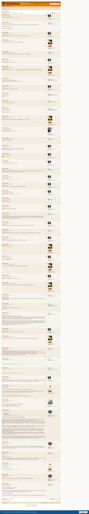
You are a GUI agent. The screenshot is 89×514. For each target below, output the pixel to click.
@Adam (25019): (4, 207)
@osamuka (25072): (5, 265)
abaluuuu (49, 168)
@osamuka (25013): (5, 200)
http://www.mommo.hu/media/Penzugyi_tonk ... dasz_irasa (12, 415)
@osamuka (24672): (5, 95)
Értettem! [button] (83, 512)
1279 (52, 479)
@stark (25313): (4, 454)
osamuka (6, 33)
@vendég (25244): (4, 379)
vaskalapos (49, 22)
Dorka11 (49, 132)
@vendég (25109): (4, 330)
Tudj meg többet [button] (34, 512)
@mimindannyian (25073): (6, 277)
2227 (52, 18)
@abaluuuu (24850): (5, 185)
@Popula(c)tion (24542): (5, 61)
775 (52, 133)
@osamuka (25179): (5, 338)
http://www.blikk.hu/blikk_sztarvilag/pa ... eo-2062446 (10, 163)
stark (5, 475)
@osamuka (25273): (5, 387)
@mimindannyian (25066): (6, 258)
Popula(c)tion (49, 51)
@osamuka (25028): (5, 231)
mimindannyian (50, 44)
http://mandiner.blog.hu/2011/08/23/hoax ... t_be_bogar (10, 469)
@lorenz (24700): (4, 118)
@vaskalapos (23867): (5, 34)
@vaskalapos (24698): (5, 110)
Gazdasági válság (5, 11)
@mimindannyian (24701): (6, 130)
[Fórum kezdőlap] (11, 4)
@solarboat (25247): (5, 402)
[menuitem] (7, 7)
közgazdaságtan (8, 246)
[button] (51, 13)
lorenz (48, 107)
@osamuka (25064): (5, 296)
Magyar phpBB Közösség (33, 505)
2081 (52, 52)
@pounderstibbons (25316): (6, 485)
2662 (52, 392)
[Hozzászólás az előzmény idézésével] (45, 15)
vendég (49, 229)
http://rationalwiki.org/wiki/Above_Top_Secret (8, 405)
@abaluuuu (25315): (5, 465)
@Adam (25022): (4, 224)
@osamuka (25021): (5, 215)
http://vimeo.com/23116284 (16, 17)
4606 (52, 23)
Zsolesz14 (49, 404)
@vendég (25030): (4, 239)
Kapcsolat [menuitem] (43, 502)
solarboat (49, 358)
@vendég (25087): (4, 305)
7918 (52, 47)
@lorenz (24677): (4, 102)
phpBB (28, 504)
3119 (52, 79)
